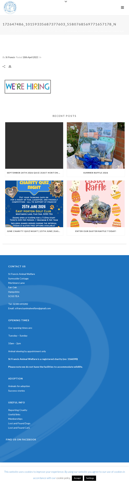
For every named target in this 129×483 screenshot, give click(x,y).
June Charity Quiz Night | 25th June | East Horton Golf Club (35, 231)
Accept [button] (77, 478)
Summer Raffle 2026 (95, 172)
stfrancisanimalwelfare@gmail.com (33, 308)
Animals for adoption (19, 386)
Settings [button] (90, 478)
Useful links (14, 414)
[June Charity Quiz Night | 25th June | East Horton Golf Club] (34, 204)
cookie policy (63, 477)
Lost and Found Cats (19, 427)
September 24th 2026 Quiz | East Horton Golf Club (35, 172)
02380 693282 (20, 303)
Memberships (15, 418)
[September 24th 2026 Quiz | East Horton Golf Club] (34, 145)
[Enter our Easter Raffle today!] (96, 204)
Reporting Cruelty (17, 410)
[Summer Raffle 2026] (96, 145)
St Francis (10, 57)
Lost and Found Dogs (19, 423)
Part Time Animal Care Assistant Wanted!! (41, 31)
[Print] (12, 66)
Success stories (16, 390)
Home (12, 31)
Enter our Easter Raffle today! (95, 231)
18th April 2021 (30, 57)
